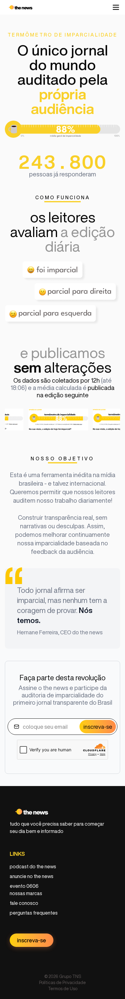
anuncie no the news (31, 876)
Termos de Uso (62, 989)
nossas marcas (26, 893)
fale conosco (24, 903)
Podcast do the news (33, 866)
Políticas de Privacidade (62, 982)
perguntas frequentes (34, 912)
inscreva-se (97, 726)
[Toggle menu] (116, 7)
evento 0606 (24, 886)
